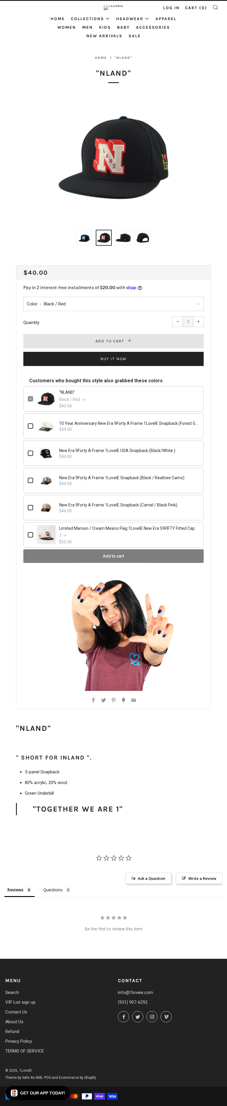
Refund (12, 1031)
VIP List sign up (20, 1002)
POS (47, 1078)
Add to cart (113, 556)
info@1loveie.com (135, 992)
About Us (14, 1021)
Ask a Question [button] (151, 878)
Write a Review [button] (202, 878)
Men (87, 27)
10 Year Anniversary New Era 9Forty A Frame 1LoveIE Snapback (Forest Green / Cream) (129, 423)
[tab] (84, 238)
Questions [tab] (53, 890)
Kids (105, 27)
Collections (87, 18)
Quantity (31, 322)
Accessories (153, 27)
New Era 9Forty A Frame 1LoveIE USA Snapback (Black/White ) (117, 450)
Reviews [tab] (15, 890)
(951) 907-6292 (132, 1002)
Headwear (129, 18)
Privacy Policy (18, 1041)
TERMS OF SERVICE (24, 1051)
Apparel (165, 18)
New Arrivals (104, 35)
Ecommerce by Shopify (77, 1078)
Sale (135, 35)
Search (12, 992)
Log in (171, 7)
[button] (38, 1093)
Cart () (196, 7)
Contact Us (16, 1012)
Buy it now (113, 359)
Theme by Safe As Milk (23, 1078)
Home (58, 18)
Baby (123, 27)
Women (66, 27)
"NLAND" (67, 392)
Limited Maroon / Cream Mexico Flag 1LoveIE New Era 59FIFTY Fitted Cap (127, 528)
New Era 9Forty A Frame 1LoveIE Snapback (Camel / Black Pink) (118, 505)
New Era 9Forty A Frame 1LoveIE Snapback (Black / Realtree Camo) (121, 477)
